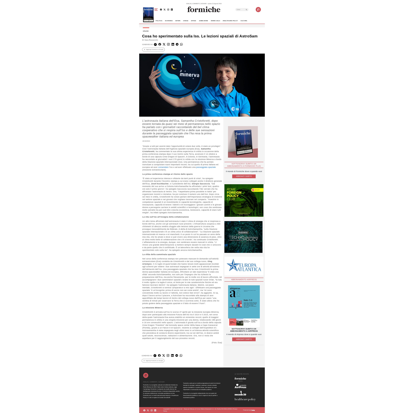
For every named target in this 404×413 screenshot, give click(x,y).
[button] (156, 14)
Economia (169, 20)
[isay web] (253, 410)
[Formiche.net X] (164, 10)
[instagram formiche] (151, 410)
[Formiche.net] (258, 9)
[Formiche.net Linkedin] (172, 10)
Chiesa (185, 20)
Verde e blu (215, 20)
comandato (163, 167)
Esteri (177, 20)
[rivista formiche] (243, 306)
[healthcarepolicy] (246, 399)
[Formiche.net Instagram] (168, 10)
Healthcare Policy (230, 20)
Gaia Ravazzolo (151, 40)
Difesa (193, 20)
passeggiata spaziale (206, 167)
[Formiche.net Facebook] (161, 10)
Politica (159, 20)
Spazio (146, 31)
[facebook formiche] (144, 410)
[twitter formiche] (148, 410)
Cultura (244, 20)
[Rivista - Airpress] (246, 386)
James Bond (203, 20)
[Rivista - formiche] (246, 379)
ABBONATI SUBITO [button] (244, 176)
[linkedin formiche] (155, 410)
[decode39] (246, 393)
